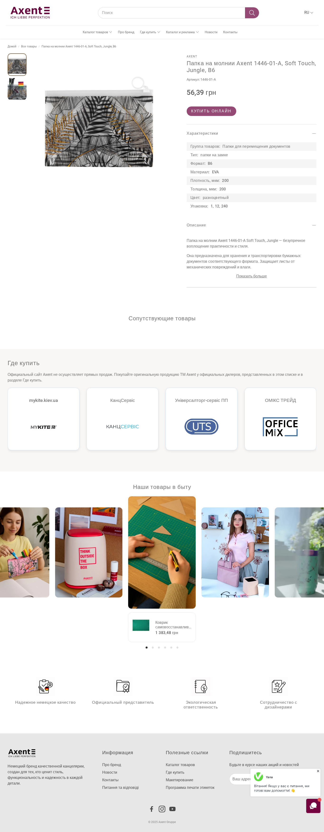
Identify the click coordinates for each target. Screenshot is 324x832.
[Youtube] (172, 809)
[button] (178, 12)
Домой (12, 46)
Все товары (29, 46)
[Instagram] (162, 809)
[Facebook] (151, 809)
